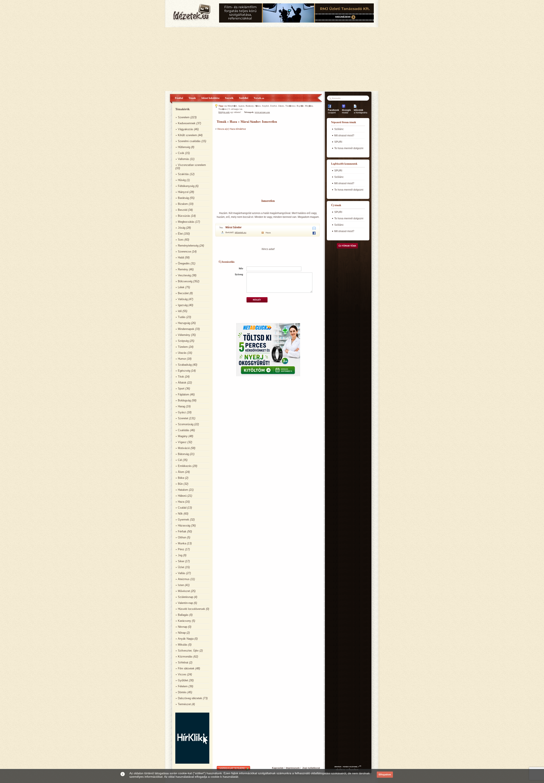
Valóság (183, 299)
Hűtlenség (184, 147)
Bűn (180, 483)
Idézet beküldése (210, 98)
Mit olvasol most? (344, 135)
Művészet (184, 591)
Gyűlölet (183, 680)
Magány (183, 436)
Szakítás (183, 174)
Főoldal (179, 98)
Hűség (182, 180)
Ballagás (183, 614)
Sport (181, 388)
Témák (192, 98)
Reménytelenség (188, 245)
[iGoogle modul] (343, 108)
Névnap (182, 626)
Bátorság (183, 454)
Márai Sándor (233, 227)
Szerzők (229, 98)
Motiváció (184, 448)
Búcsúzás (184, 215)
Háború (182, 495)
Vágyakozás (185, 129)
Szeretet (183, 418)
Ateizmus (184, 579)
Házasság (184, 525)
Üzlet (181, 567)
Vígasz (182, 442)
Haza (181, 501)
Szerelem (184, 117)
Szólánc (339, 129)
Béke (181, 477)
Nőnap (182, 632)
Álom (181, 472)
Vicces (182, 674)
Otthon (182, 537)
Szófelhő (243, 98)
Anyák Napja (186, 638)
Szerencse (184, 251)
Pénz (181, 549)
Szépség (183, 340)
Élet (180, 233)
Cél (180, 460)
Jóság (181, 227)
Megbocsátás (186, 221)
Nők (180, 513)
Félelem (183, 686)
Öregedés (184, 263)
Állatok (182, 382)
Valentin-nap (185, 603)
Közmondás (185, 656)
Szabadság (185, 364)
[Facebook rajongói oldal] (329, 108)
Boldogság (184, 400)
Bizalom (183, 203)
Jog (180, 555)
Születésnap (185, 597)
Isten (181, 585)
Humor (182, 358)
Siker (181, 561)
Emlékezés (185, 466)
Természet (184, 704)
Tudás (182, 317)
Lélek (181, 287)
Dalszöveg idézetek (190, 698)
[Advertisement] (272, 59)
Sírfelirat (183, 662)
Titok (181, 376)
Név (241, 268)
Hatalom (183, 489)
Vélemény (184, 335)
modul (346, 111)
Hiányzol (183, 192)
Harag (181, 406)
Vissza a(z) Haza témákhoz (231, 129)
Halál (181, 257)
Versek (259, 98)
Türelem (183, 346)
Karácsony (184, 620)
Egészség (184, 370)
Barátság (183, 198)
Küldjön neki (224, 112)
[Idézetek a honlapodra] (355, 108)
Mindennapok (186, 329)
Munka (182, 543)
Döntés (182, 692)
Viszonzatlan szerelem (192, 165)
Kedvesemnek (187, 123)
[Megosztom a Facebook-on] (314, 233)
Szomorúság (185, 424)
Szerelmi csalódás (189, 141)
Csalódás (183, 430)
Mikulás (182, 644)
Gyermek (183, 519)
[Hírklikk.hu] (192, 762)
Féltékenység (186, 186)
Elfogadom (385, 774)
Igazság (183, 305)
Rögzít (257, 300)
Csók (181, 153)
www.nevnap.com (262, 112)
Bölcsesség (185, 281)
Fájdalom (183, 394)
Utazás (182, 352)
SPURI (338, 141)
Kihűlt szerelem (187, 135)
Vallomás (183, 159)
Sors (181, 239)
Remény (183, 269)
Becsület (183, 293)
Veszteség (184, 275)
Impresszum (293, 768)
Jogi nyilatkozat (311, 768)
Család (182, 507)
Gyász (182, 412)
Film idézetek (186, 668)
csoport (333, 111)
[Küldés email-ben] (314, 228)
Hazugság (184, 323)
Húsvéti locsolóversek (191, 608)
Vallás (181, 573)
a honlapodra (360, 111)
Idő (180, 311)
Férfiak (182, 531)
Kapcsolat (277, 768)
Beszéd (182, 209)
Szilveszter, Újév (188, 650)
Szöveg (239, 274)
